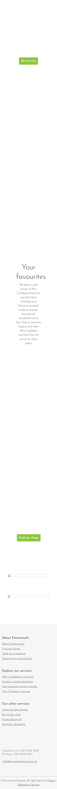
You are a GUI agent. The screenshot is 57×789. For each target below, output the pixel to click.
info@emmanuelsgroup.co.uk (19, 761)
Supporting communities (17, 658)
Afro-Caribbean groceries (18, 677)
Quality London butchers (17, 682)
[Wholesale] (28, 208)
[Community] (28, 241)
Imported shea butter (15, 710)
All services (28, 61)
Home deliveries (12, 719)
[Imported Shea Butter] (28, 163)
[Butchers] (28, 119)
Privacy (51, 780)
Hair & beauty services (16, 691)
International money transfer (19, 686)
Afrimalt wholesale (13, 724)
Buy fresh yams (11, 715)
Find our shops (29, 538)
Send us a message (14, 653)
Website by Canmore (28, 785)
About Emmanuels (13, 644)
